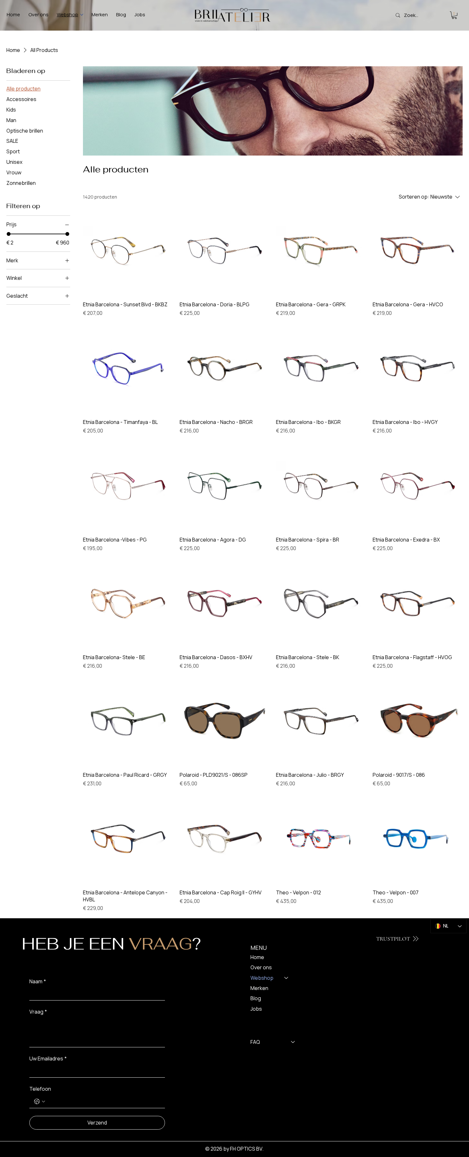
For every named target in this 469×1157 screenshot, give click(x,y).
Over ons (261, 967)
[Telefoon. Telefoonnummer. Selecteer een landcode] (39, 1101)
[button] (454, 15)
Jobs (256, 1008)
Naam (37, 981)
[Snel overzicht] (128, 251)
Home (257, 957)
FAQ (255, 1041)
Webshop (261, 977)
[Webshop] (286, 978)
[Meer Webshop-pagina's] (81, 14)
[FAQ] (293, 1042)
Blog (255, 998)
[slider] (8, 234)
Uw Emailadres (48, 1058)
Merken (259, 988)
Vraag (38, 1011)
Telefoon (40, 1088)
